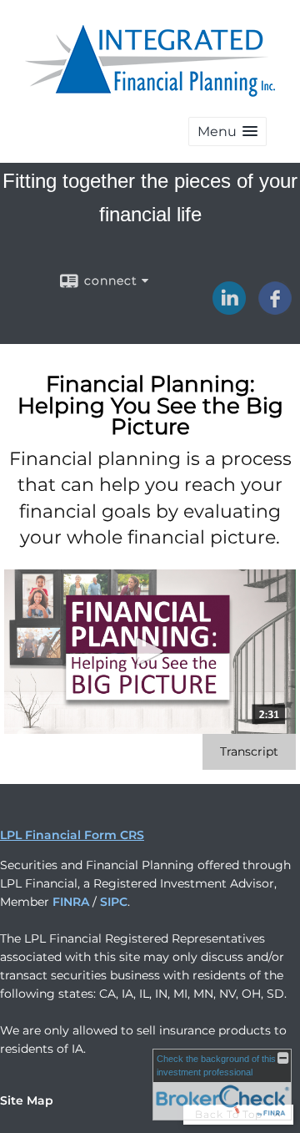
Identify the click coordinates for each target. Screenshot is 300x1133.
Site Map (26, 1100)
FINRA (70, 901)
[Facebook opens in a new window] (275, 309)
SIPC (114, 901)
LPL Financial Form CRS (72, 834)
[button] (227, 131)
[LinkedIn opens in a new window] (229, 309)
